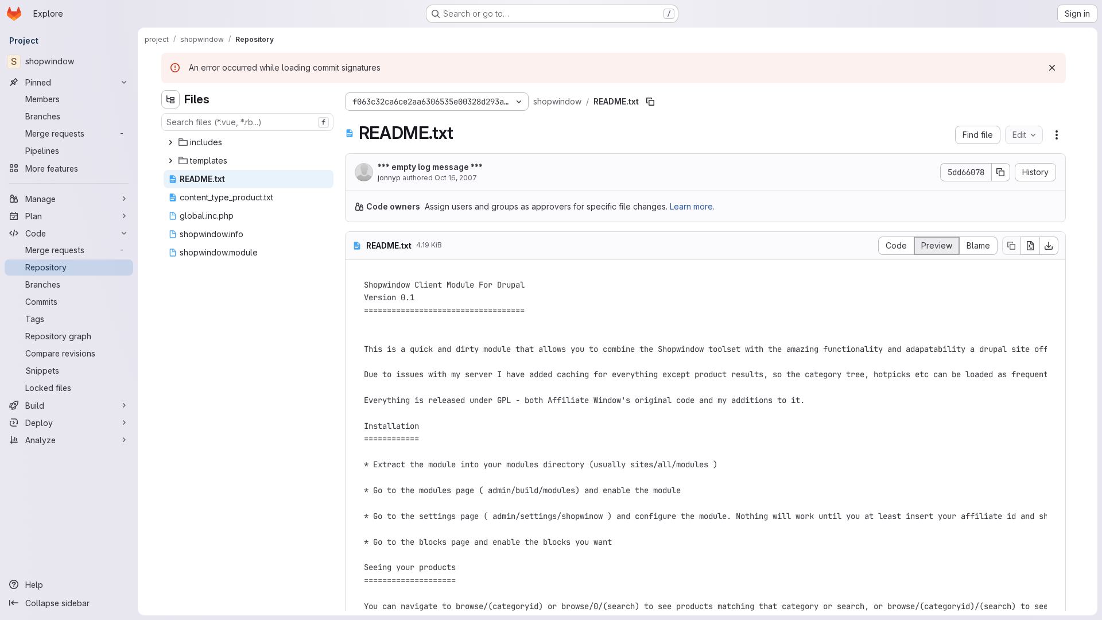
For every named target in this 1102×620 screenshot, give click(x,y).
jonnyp (389, 177)
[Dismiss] (1052, 68)
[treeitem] (248, 142)
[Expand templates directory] (170, 161)
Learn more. (692, 206)
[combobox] (247, 122)
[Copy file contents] (1011, 246)
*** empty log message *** (430, 167)
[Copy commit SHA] (1001, 172)
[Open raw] (1030, 246)
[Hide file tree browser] (170, 99)
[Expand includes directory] (170, 142)
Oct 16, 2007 (455, 177)
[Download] (1049, 246)
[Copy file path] (650, 101)
